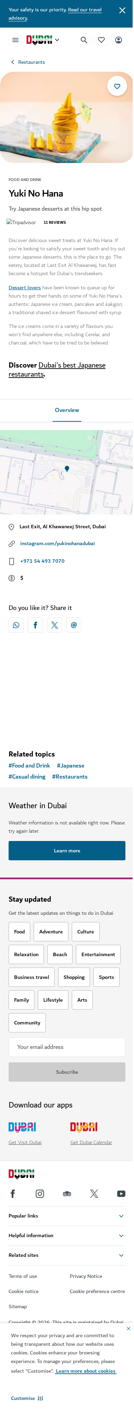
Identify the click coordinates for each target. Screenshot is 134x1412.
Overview (67, 410)
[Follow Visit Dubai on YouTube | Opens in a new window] (121, 1194)
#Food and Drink (29, 766)
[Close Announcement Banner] (122, 10)
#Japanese (71, 766)
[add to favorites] (117, 86)
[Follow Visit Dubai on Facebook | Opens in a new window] (13, 1194)
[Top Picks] (101, 40)
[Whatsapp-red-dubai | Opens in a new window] (16, 625)
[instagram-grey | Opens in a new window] (40, 1194)
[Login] (118, 40)
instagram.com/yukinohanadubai (57, 543)
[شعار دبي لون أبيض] (29, 1175)
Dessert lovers (25, 287)
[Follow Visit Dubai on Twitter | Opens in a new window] (94, 1194)
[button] (27, 1398)
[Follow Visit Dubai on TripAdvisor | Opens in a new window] (67, 1194)
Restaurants (31, 62)
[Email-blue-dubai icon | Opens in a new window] (73, 625)
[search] (84, 40)
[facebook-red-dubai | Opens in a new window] (35, 625)
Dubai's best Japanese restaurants (57, 369)
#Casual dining (27, 777)
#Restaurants (70, 777)
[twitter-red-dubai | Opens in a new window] (54, 625)
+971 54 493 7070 (42, 561)
